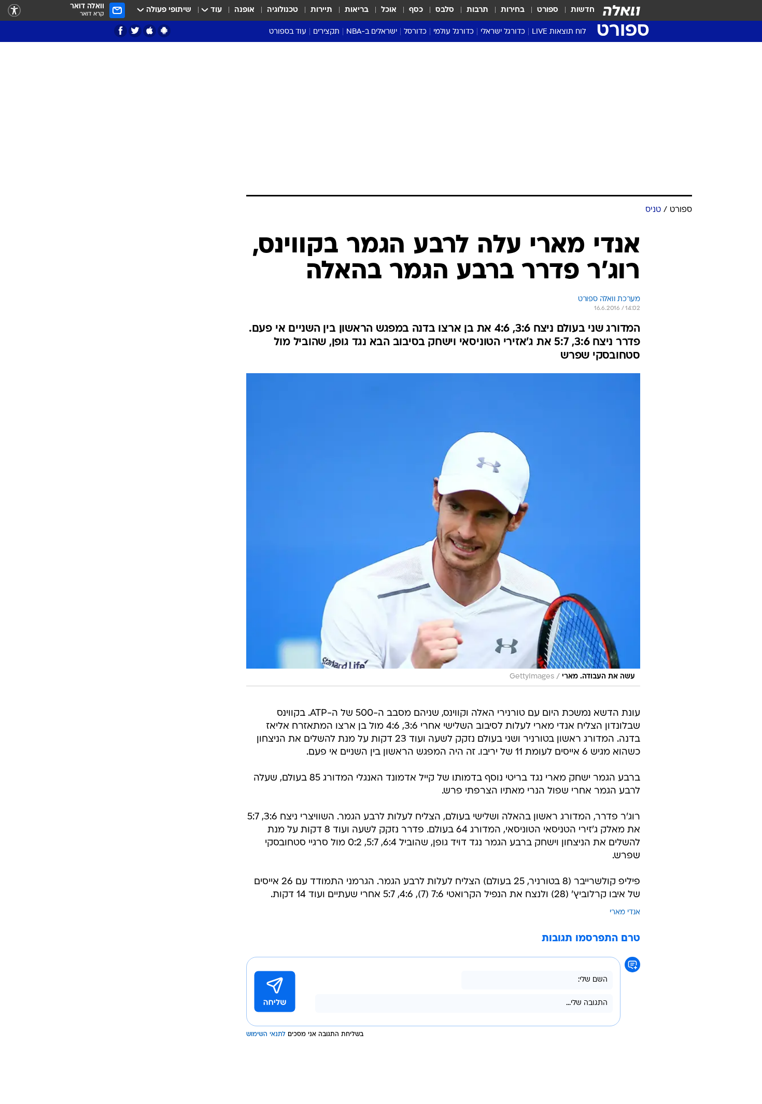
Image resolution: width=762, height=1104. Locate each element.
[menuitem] (576, 10)
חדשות (583, 10)
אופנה (244, 10)
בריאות (357, 10)
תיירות (321, 10)
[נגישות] (14, 10)
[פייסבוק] (120, 30)
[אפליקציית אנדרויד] (164, 30)
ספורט (547, 10)
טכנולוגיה (282, 10)
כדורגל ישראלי (503, 32)
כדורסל (415, 32)
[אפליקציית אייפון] (149, 30)
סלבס (444, 10)
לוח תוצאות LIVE (559, 32)
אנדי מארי (625, 912)
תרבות (477, 10)
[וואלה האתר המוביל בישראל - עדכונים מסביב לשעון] (621, 10)
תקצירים (326, 32)
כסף (416, 10)
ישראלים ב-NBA (371, 32)
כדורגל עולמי (453, 32)
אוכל (389, 10)
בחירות (513, 10)
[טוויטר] (135, 30)
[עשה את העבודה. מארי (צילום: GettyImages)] (443, 529)
